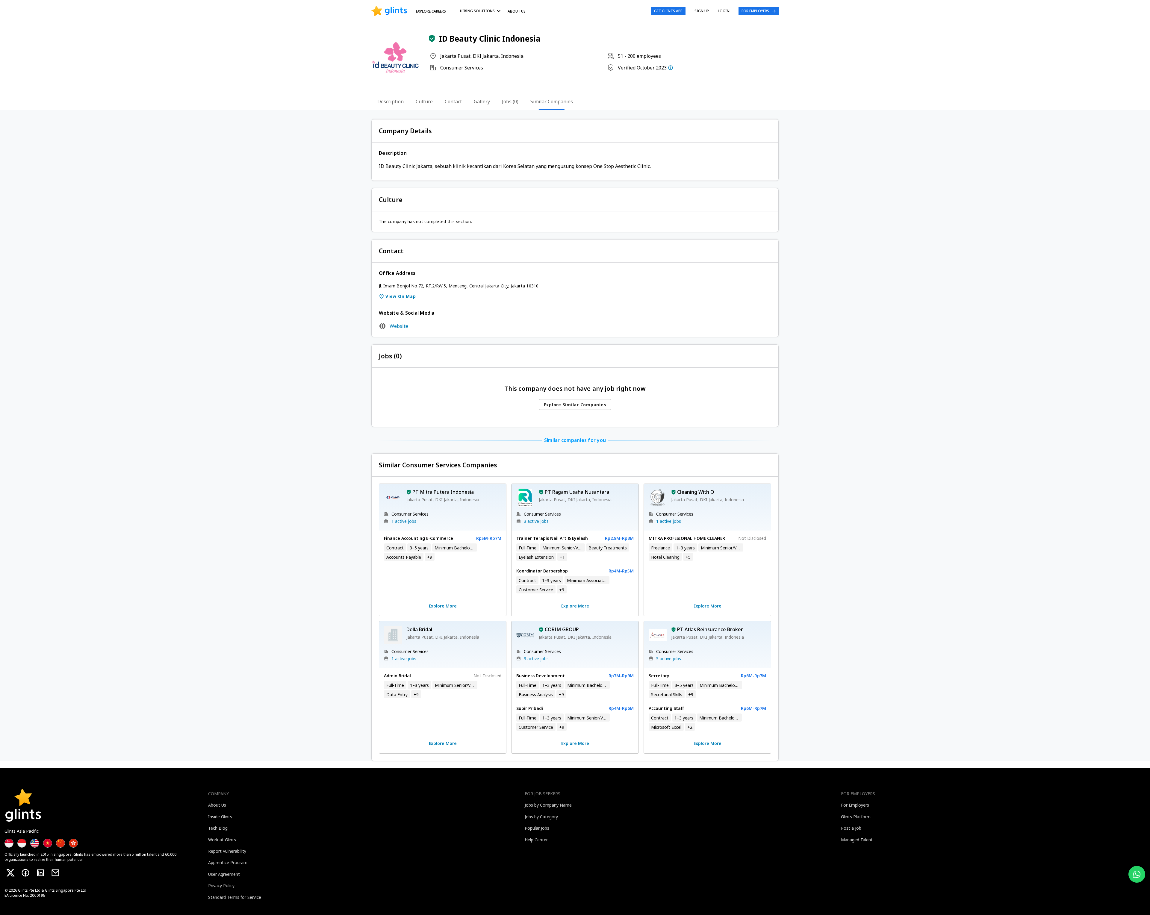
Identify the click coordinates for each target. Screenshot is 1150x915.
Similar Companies (551, 101)
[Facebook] (25, 873)
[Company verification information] (670, 67)
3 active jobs (536, 521)
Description (390, 101)
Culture (424, 101)
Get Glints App (668, 10)
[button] (431, 38)
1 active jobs (403, 521)
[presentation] (389, 11)
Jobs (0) (510, 101)
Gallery (482, 101)
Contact (453, 101)
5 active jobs (668, 658)
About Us (517, 11)
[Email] (55, 873)
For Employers (755, 10)
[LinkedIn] (40, 873)
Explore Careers (431, 11)
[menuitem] (481, 11)
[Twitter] (10, 873)
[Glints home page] (389, 11)
